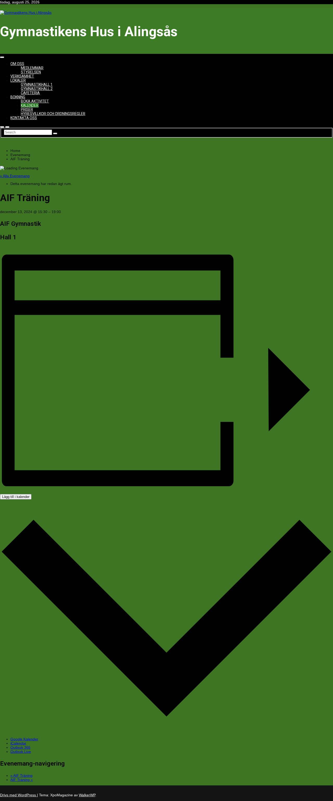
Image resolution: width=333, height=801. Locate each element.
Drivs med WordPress (18, 795)
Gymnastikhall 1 (37, 84)
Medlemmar (32, 68)
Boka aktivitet (35, 101)
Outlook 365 (20, 747)
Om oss (17, 64)
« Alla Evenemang (15, 176)
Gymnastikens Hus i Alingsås (88, 32)
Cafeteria (30, 93)
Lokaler (18, 80)
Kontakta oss (23, 118)
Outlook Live (20, 751)
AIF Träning (21, 775)
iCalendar (18, 743)
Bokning (17, 97)
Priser (27, 109)
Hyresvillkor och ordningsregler (53, 114)
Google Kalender (24, 739)
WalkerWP (87, 795)
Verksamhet (22, 76)
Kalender (30, 105)
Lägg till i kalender (15, 497)
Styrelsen (31, 72)
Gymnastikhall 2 (37, 89)
